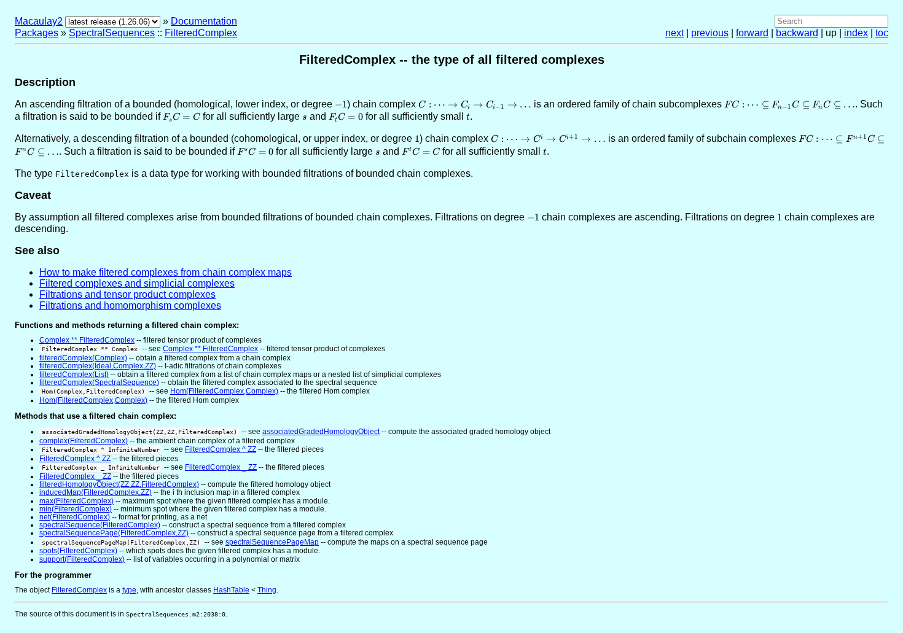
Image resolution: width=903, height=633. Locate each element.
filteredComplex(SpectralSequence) (99, 382)
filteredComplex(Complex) (83, 358)
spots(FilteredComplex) (78, 550)
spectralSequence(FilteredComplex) (99, 525)
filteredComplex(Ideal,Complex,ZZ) (97, 366)
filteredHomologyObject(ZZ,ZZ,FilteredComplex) (119, 484)
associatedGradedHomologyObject (321, 431)
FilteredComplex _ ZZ (221, 467)
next (674, 33)
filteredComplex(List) (74, 374)
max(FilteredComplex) (76, 501)
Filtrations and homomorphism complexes (130, 305)
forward (752, 33)
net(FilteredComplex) (74, 517)
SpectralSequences (112, 33)
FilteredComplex (201, 33)
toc (881, 33)
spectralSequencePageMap (272, 542)
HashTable (231, 590)
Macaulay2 (39, 21)
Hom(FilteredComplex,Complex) (224, 391)
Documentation (204, 21)
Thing (266, 590)
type (129, 590)
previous (710, 33)
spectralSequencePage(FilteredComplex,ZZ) (114, 533)
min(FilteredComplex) (75, 509)
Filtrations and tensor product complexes (127, 294)
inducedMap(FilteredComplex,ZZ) (95, 492)
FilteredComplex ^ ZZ (220, 449)
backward (797, 33)
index (856, 33)
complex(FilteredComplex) (83, 441)
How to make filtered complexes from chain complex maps (165, 272)
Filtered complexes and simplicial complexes (137, 283)
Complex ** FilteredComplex (87, 340)
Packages (36, 33)
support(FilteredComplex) (82, 559)
